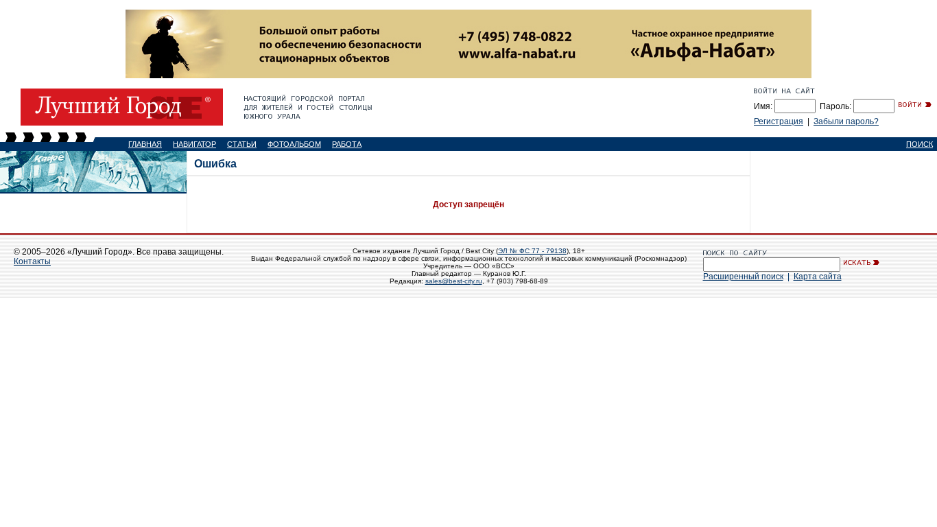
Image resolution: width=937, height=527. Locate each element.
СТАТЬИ (242, 144)
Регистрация (778, 121)
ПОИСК (919, 144)
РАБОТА (346, 144)
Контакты (32, 261)
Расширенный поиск (743, 276)
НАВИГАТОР (194, 144)
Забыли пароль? (846, 121)
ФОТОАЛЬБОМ (294, 144)
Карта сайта (818, 276)
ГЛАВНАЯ (145, 144)
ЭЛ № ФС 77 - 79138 (532, 251)
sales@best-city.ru (453, 281)
